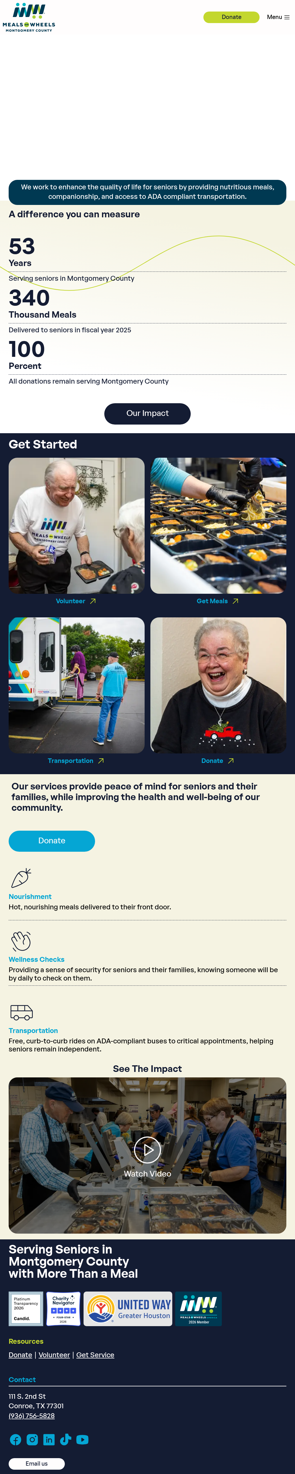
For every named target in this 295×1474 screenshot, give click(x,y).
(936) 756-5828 (32, 1416)
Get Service (95, 1355)
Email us (37, 1464)
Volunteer (54, 1355)
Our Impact (147, 414)
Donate (231, 17)
